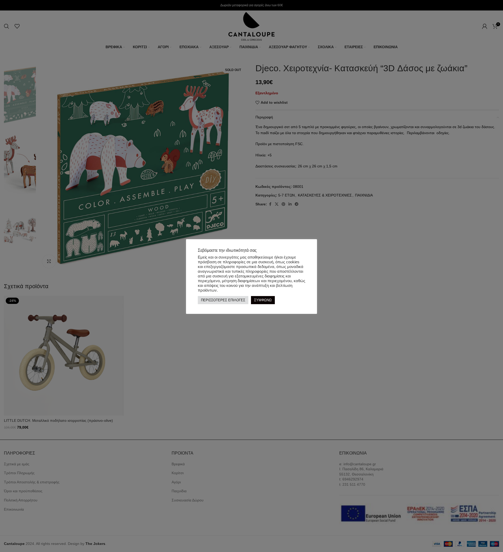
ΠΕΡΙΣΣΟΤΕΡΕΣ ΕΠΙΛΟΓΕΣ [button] (223, 300)
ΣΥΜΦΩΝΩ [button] (263, 300)
